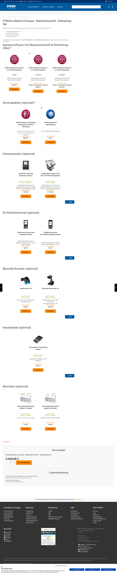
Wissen (50, 511)
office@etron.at (84, 550)
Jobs (94, 513)
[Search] (102, 6)
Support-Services (75, 517)
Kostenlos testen (8, 520)
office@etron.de (25, 1)
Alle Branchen (30, 522)
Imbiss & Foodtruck (31, 519)
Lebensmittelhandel (31, 520)
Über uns (95, 511)
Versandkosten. (78, 499)
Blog (49, 513)
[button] (109, 1)
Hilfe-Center (74, 511)
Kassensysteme (8, 511)
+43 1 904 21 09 (10, 1)
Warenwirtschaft (8, 517)
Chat (17, 1)
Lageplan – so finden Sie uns (88, 544)
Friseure (28, 515)
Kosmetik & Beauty (31, 517)
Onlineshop (7, 519)
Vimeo (7, 539)
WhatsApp (8, 541)
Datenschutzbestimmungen (61, 565)
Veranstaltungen (97, 517)
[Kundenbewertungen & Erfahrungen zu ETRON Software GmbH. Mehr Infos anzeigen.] (48, 537)
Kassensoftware (8, 513)
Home (4, 17)
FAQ (49, 515)
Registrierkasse (8, 515)
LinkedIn (7, 536)
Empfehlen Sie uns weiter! (55, 517)
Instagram (8, 534)
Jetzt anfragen (84, 551)
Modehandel (29, 513)
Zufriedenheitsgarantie (99, 519)
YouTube (8, 537)
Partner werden (97, 520)
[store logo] (11, 7)
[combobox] (88, 6)
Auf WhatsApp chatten (85, 548)
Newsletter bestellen (54, 519)
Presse (95, 522)
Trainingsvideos (75, 513)
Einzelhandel (29, 511)
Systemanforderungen (77, 519)
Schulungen (74, 515)
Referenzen (96, 515)
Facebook (8, 532)
